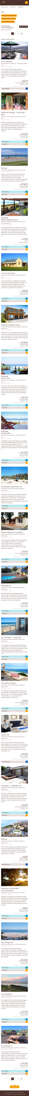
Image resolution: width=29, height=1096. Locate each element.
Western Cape (4, 7)
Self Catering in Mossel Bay (7, 944)
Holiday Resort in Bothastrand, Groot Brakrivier (11, 221)
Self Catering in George (6, 892)
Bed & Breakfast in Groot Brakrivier (8, 63)
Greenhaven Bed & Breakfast (9, 15)
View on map (24, 26)
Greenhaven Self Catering (8, 21)
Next (21, 33)
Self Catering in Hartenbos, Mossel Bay (9, 488)
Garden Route (12, 7)
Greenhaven (20, 7)
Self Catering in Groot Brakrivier (8, 116)
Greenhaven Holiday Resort (8, 18)
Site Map (22, 1092)
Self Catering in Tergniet (6, 170)
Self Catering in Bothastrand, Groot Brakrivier (11, 326)
